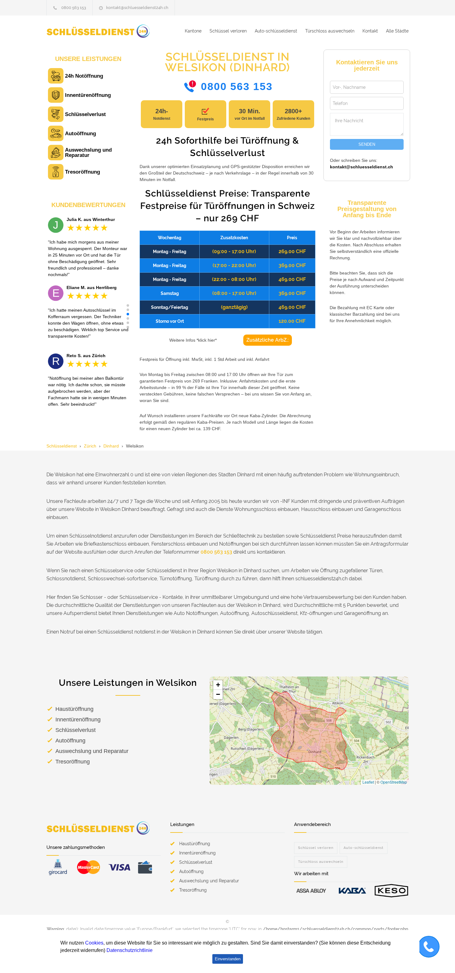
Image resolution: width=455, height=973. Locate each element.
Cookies (94, 942)
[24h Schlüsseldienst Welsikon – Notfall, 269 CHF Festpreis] (103, 31)
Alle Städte (397, 30)
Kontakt (370, 30)
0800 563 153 (73, 7)
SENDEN (366, 144)
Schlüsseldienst (61, 445)
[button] (128, 305)
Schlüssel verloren (228, 30)
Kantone (193, 30)
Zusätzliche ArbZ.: (267, 340)
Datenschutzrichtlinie (129, 950)
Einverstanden (227, 959)
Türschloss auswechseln (329, 30)
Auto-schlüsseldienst (276, 30)
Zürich (90, 445)
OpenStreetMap (393, 782)
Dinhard (111, 445)
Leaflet (368, 782)
